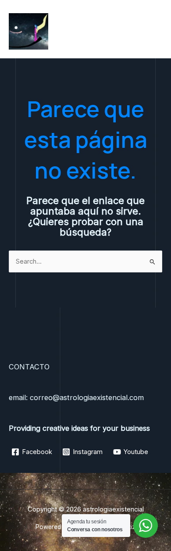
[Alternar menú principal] (153, 31)
